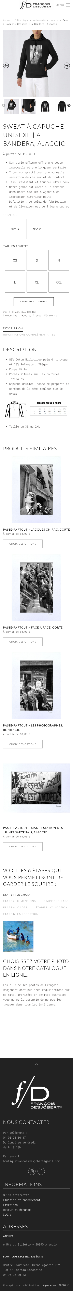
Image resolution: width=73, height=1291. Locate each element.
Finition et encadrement (21, 1200)
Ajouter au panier (33, 301)
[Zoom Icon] (36, 63)
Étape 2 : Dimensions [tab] (19, 900)
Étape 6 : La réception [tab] (21, 913)
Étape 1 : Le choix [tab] (16, 894)
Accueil (8, 20)
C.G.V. (8, 1214)
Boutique (23, 20)
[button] (63, 5)
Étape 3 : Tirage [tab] (56, 900)
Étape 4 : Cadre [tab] (15, 907)
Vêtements (39, 20)
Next (69, 105)
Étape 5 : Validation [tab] (52, 907)
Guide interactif (16, 1195)
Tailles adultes (16, 246)
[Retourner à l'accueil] (36, 5)
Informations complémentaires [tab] (29, 334)
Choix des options (22, 543)
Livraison (10, 1205)
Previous (4, 105)
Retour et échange (17, 1210)
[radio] (15, 229)
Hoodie (54, 20)
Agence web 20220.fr (56, 1285)
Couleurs (11, 214)
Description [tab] (13, 328)
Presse (37, 315)
